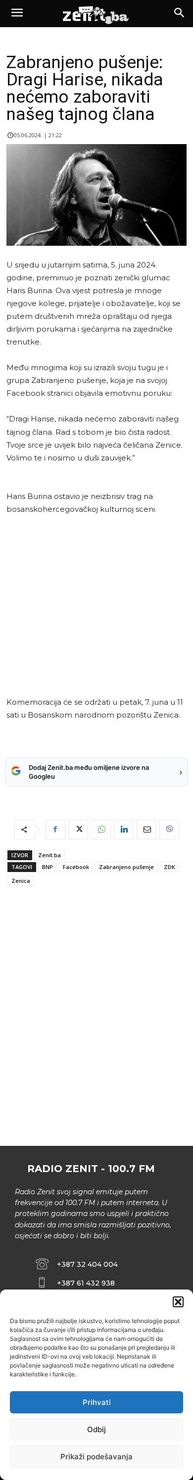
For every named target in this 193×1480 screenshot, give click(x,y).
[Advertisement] (94, 606)
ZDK (169, 867)
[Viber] (169, 829)
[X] (78, 829)
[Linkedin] (124, 829)
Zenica (20, 880)
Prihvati (97, 1402)
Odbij (96, 1429)
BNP (47, 867)
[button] (178, 1302)
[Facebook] (55, 829)
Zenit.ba (49, 855)
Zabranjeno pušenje (126, 867)
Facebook (76, 867)
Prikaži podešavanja (96, 1456)
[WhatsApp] (101, 829)
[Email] (146, 829)
